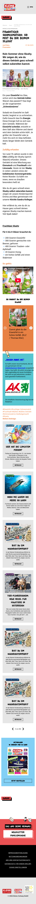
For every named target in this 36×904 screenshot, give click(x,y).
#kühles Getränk (25, 412)
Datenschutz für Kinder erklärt (18, 864)
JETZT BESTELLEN (18, 781)
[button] (31, 328)
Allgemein (5, 25)
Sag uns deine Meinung (18, 826)
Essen (10, 25)
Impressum (12, 853)
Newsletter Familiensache (18, 834)
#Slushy (6, 416)
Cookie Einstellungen (18, 867)
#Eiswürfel (7, 409)
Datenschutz (25, 860)
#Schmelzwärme (9, 414)
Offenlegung (22, 853)
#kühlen (15, 412)
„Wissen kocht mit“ (14, 360)
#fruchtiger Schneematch (21, 409)
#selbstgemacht (22, 414)
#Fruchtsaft (7, 412)
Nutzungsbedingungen (18, 856)
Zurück (6, 17)
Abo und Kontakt (13, 860)
